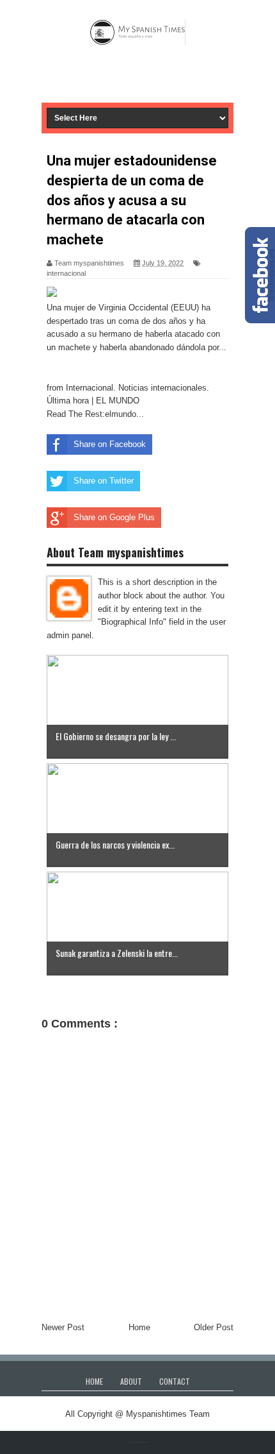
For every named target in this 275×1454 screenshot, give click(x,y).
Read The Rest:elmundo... (95, 414)
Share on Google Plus (114, 517)
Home (139, 1327)
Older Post (213, 1327)
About (131, 1381)
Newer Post (63, 1327)
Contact (174, 1381)
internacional (66, 273)
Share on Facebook (110, 444)
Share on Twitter (104, 481)
